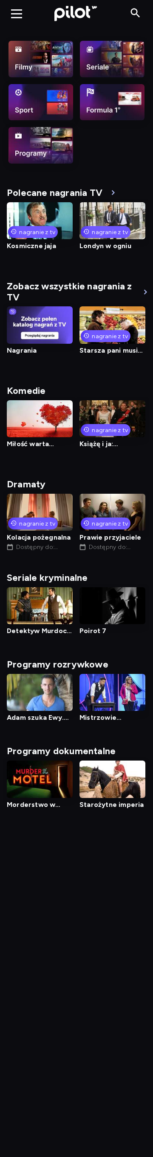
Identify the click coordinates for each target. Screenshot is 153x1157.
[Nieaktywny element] (40, 59)
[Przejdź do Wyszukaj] (135, 13)
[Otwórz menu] (16, 13)
